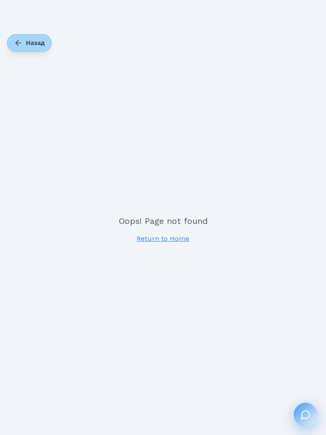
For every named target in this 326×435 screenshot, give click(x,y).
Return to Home (163, 238)
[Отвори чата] (306, 415)
